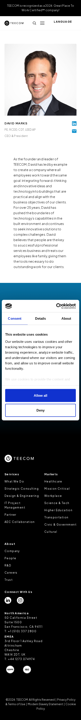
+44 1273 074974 (21, 659)
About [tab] (66, 318)
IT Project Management (14, 505)
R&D (7, 565)
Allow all (40, 395)
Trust (8, 579)
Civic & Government (60, 524)
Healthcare (53, 481)
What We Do (14, 481)
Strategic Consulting (21, 488)
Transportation (56, 517)
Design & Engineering (21, 496)
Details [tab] (40, 318)
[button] (42, 23)
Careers (11, 572)
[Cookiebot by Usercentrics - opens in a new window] (57, 306)
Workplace (53, 496)
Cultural (50, 531)
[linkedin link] (74, 123)
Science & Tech (57, 503)
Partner (10, 514)
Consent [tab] (14, 318)
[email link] (74, 131)
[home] (13, 23)
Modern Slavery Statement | (46, 704)
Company (12, 551)
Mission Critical (57, 488)
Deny (40, 410)
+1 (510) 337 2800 (22, 631)
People (10, 558)
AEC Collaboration (19, 522)
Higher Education (58, 510)
